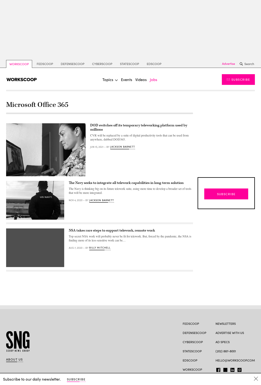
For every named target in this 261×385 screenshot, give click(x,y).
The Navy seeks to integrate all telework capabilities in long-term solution (126, 182)
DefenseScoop (72, 64)
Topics (107, 79)
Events (126, 79)
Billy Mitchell (99, 247)
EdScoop (154, 64)
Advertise (228, 64)
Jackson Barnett (122, 146)
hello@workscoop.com (235, 360)
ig (238, 369)
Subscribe (240, 79)
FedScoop (45, 64)
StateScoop (129, 64)
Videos (141, 79)
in (231, 369)
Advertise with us (230, 333)
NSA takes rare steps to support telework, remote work (112, 230)
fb (217, 369)
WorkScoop (19, 64)
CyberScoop (102, 64)
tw (225, 369)
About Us (14, 359)
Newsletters (226, 324)
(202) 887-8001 (226, 351)
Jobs (153, 79)
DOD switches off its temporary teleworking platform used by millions (138, 127)
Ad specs (223, 342)
